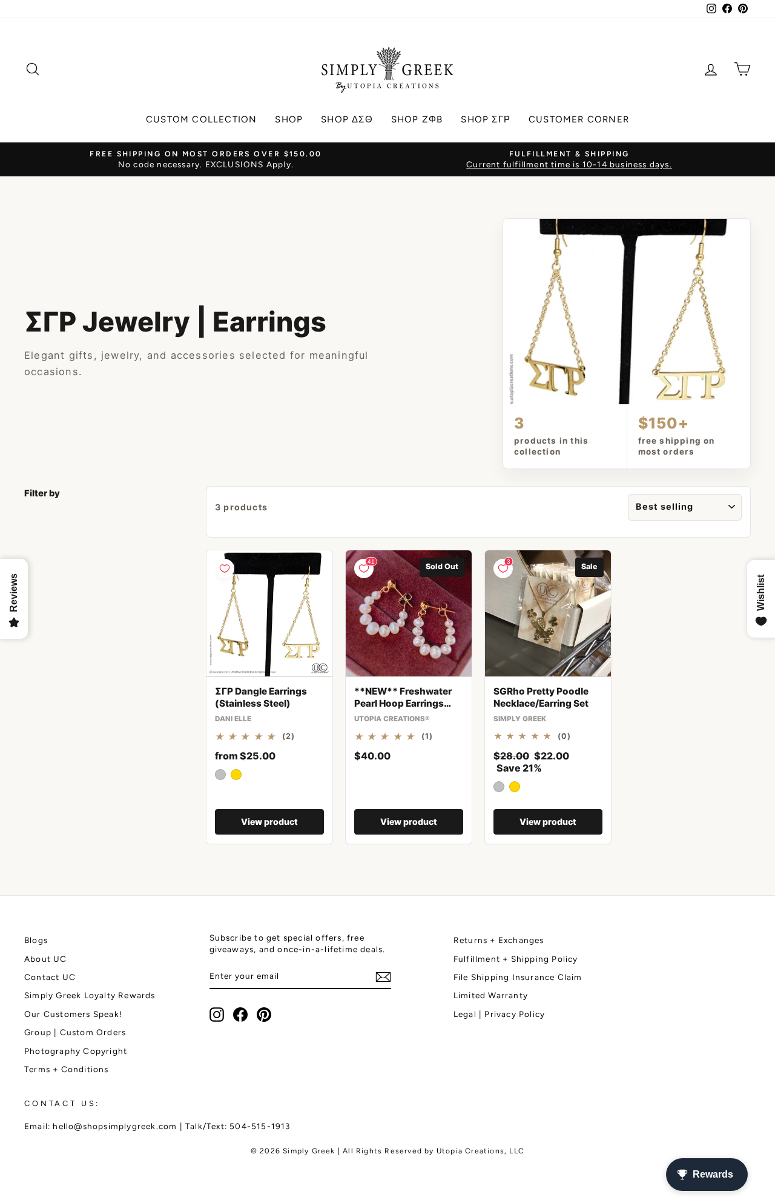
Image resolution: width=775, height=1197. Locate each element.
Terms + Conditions (66, 1069)
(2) (288, 736)
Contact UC (50, 977)
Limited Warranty (490, 995)
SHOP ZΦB (417, 119)
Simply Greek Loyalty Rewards (90, 995)
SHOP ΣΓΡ (485, 119)
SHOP (289, 119)
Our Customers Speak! (73, 1014)
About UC (45, 959)
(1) (427, 736)
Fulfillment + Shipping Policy (515, 959)
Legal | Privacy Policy (499, 1014)
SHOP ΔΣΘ (347, 119)
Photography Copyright (75, 1051)
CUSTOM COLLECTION (201, 119)
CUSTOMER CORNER (579, 119)
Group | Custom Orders (75, 1032)
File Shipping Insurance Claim (517, 977)
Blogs (36, 940)
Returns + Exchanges (498, 940)
